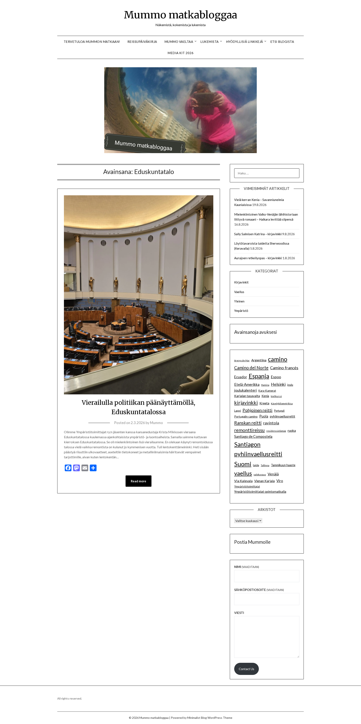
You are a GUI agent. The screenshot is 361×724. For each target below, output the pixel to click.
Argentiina (258, 360)
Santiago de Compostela (253, 436)
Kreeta (264, 403)
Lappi (237, 410)
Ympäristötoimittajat (247, 486)
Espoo (276, 377)
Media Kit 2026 (180, 53)
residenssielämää (276, 430)
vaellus (243, 473)
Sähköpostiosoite (259, 590)
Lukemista (209, 41)
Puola (263, 416)
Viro (279, 481)
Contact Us (246, 669)
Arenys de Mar (242, 360)
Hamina (265, 385)
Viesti (239, 613)
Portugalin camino (246, 416)
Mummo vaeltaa (178, 41)
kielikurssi (276, 396)
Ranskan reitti (248, 422)
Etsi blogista (282, 41)
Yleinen (239, 301)
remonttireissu (249, 430)
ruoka (292, 430)
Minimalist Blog (197, 717)
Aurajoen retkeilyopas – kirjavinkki (258, 258)
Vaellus (239, 292)
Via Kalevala (243, 481)
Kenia (265, 396)
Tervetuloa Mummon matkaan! (92, 41)
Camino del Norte (251, 367)
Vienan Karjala (264, 481)
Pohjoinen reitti (257, 410)
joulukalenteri (245, 390)
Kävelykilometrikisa (282, 403)
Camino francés (284, 367)
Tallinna (265, 465)
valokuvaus (260, 474)
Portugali (279, 410)
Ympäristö (241, 310)
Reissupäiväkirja (142, 41)
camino (277, 359)
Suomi (242, 463)
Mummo (156, 422)
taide (256, 465)
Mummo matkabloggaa (180, 15)
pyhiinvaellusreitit (282, 416)
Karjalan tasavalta (247, 396)
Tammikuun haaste (283, 465)
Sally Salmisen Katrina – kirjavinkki (258, 234)
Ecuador (240, 377)
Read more (138, 481)
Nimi (246, 567)
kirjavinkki (246, 402)
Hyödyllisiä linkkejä (244, 41)
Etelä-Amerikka (246, 384)
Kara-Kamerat (267, 390)
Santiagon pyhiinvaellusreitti (258, 449)
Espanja (259, 376)
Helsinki (278, 384)
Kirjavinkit (241, 282)
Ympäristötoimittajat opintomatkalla (260, 491)
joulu (290, 384)
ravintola (271, 423)
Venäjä (273, 474)
